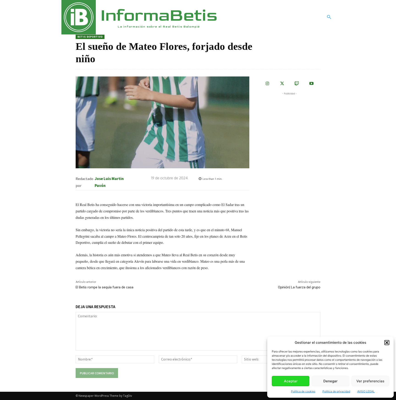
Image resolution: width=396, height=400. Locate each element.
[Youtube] (311, 84)
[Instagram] (267, 84)
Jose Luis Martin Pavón (109, 182)
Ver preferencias (370, 381)
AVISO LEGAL (366, 391)
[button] (387, 342)
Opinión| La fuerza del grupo (299, 287)
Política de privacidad (336, 391)
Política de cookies (303, 391)
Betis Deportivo (90, 36)
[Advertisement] (292, 124)
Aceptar (290, 381)
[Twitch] (297, 84)
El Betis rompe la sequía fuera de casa (104, 287)
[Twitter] (282, 84)
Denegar (330, 381)
